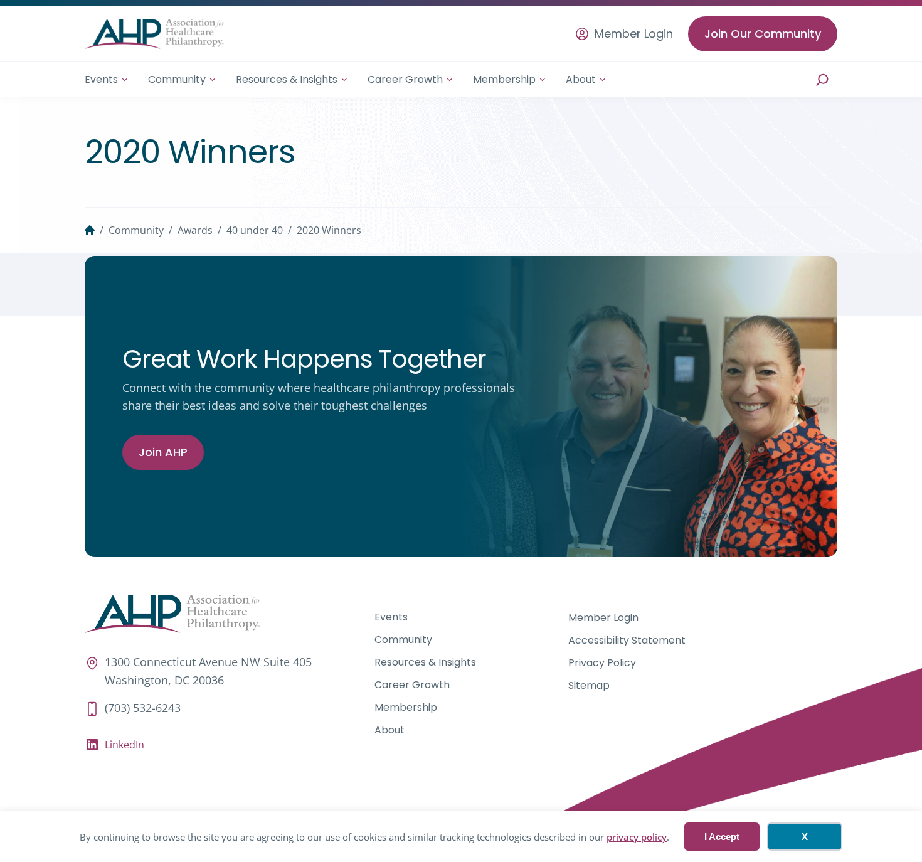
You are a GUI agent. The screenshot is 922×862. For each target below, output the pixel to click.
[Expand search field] (822, 80)
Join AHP (163, 452)
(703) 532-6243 (143, 707)
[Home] (90, 230)
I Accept (721, 836)
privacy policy (637, 837)
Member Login (634, 34)
